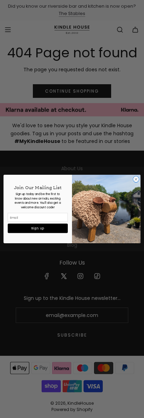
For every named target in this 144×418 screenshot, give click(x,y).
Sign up (37, 228)
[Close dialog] (136, 179)
